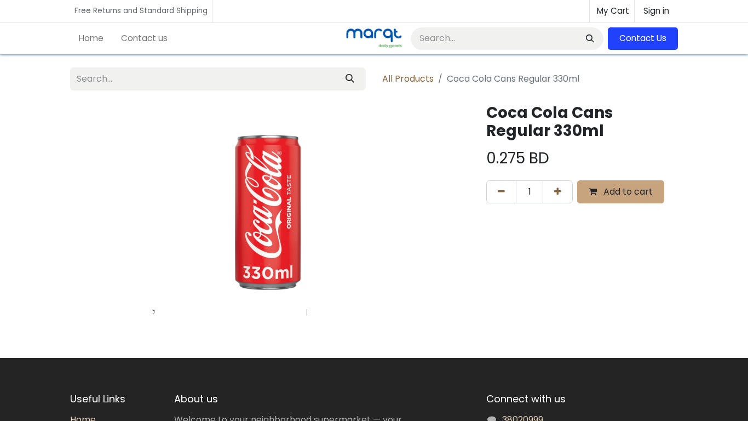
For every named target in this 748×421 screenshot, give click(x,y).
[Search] (588, 38)
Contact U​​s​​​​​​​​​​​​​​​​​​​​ (642, 38)
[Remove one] (501, 191)
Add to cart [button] (627, 191)
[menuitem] (91, 38)
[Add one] (558, 191)
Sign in (656, 10)
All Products (408, 78)
